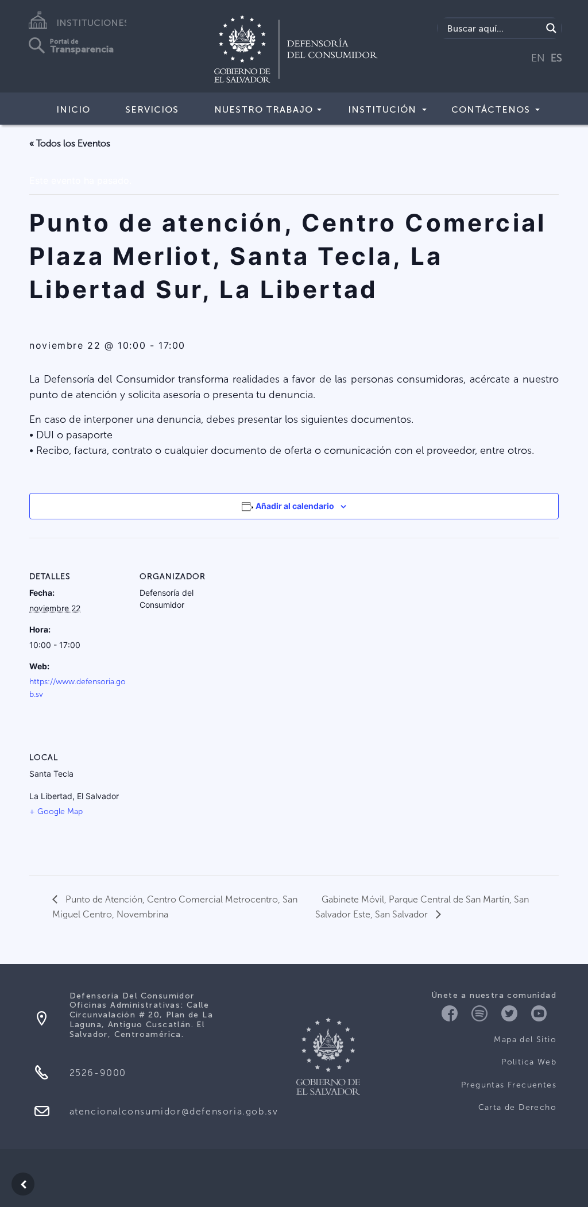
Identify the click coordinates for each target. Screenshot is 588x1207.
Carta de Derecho (517, 1107)
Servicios (152, 109)
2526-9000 (97, 1072)
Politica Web (528, 1062)
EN (538, 58)
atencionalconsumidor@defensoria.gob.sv (173, 1111)
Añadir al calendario (295, 506)
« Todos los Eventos (69, 143)
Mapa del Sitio (525, 1039)
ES (556, 58)
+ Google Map (56, 811)
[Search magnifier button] (551, 28)
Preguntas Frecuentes (508, 1085)
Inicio (73, 109)
